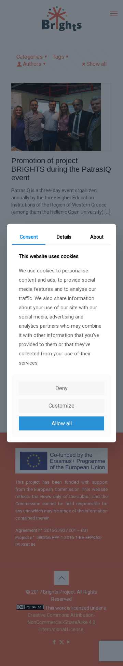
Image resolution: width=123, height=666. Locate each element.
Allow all (62, 423)
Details (64, 236)
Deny (61, 388)
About (97, 236)
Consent (29, 236)
